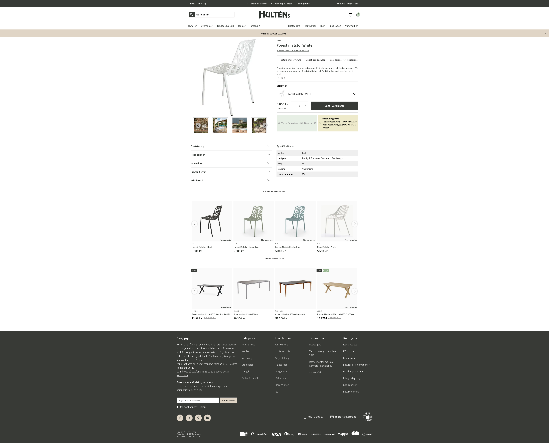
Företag (202, 3)
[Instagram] (189, 418)
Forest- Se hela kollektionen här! (293, 50)
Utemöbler (247, 364)
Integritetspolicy (351, 378)
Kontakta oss (350, 344)
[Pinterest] (198, 418)
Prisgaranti (281, 371)
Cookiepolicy (350, 384)
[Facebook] (180, 418)
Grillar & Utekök (249, 378)
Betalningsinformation (355, 371)
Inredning (246, 358)
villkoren (201, 407)
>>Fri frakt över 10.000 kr (273, 33)
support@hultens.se (345, 416)
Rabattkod (281, 378)
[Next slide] (265, 125)
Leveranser (349, 358)
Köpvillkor (348, 351)
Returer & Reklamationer (356, 364)
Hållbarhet (281, 364)
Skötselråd (315, 372)
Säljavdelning (282, 358)
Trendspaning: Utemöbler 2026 (323, 353)
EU (277, 391)
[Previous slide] (198, 125)
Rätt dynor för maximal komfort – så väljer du (321, 363)
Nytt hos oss (248, 344)
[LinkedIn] (207, 418)
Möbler (245, 351)
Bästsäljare (315, 344)
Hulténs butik (282, 351)
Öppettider (352, 3)
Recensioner (282, 384)
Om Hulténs (281, 344)
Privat (192, 3)
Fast (279, 40)
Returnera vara (351, 391)
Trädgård (246, 371)
